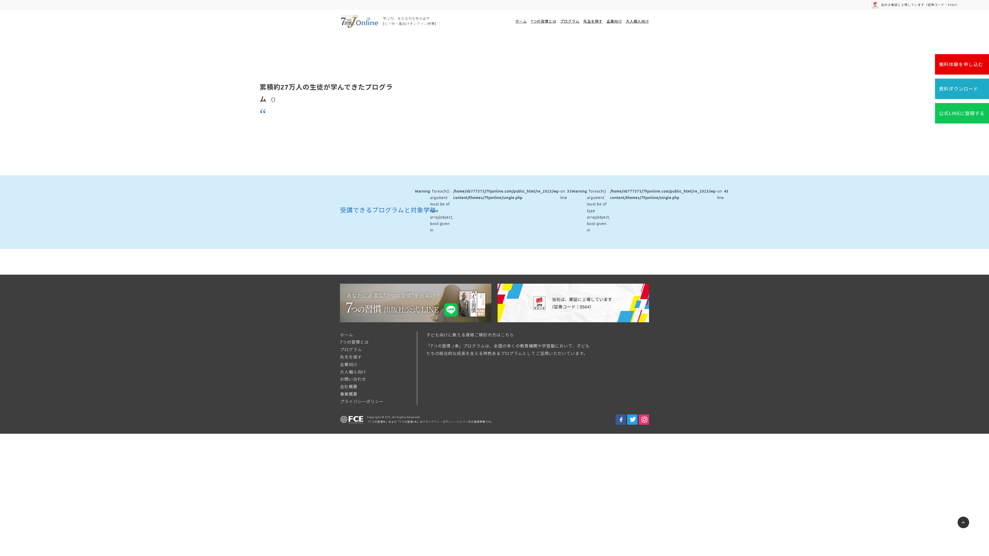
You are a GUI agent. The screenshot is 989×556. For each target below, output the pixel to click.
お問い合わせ (353, 379)
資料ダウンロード (958, 88)
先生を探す (593, 21)
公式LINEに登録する (962, 113)
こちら (507, 335)
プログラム (569, 21)
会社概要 (348, 386)
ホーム (521, 21)
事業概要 (348, 394)
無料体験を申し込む (961, 64)
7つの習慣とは (543, 21)
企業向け (614, 21)
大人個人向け (637, 21)
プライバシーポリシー (362, 401)
